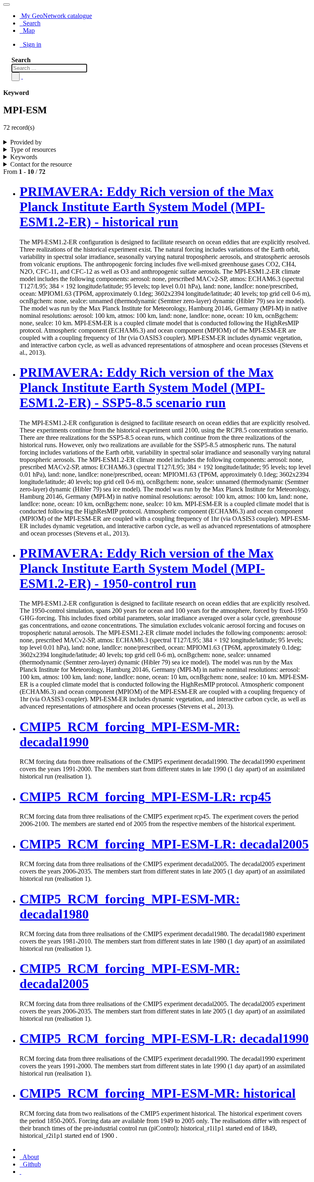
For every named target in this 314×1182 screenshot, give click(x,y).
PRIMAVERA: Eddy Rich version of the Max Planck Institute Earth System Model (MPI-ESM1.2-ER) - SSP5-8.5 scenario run (147, 387)
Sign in (31, 44)
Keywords (23, 156)
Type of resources (33, 149)
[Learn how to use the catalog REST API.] (20, 1171)
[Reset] (22, 76)
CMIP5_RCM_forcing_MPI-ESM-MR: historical (158, 1093)
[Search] (15, 76)
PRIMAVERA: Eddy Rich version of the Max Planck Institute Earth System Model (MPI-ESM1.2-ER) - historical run (147, 206)
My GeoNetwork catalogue (56, 15)
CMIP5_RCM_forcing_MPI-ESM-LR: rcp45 (145, 796)
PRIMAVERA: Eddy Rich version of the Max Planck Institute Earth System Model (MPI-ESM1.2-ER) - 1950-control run (147, 568)
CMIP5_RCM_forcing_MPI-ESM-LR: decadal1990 (164, 1038)
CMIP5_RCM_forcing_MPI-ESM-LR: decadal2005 (164, 844)
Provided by (26, 142)
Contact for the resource (41, 164)
